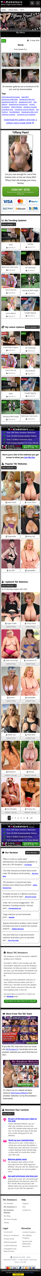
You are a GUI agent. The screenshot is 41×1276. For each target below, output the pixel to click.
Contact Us (26, 1210)
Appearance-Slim (25, 102)
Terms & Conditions (11, 1235)
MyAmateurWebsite (19, 1093)
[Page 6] (27, 818)
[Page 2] (24, 818)
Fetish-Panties (16, 107)
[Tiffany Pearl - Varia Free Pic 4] (30, 75)
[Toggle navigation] (38, 3)
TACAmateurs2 (12, 1049)
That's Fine (18, 1274)
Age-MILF (25, 97)
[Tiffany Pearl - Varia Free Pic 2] (30, 59)
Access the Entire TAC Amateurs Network (20, 191)
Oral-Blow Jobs (7, 109)
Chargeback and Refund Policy (10, 1250)
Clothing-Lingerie (8, 114)
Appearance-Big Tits (9, 102)
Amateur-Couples (30, 107)
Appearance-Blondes (10, 99)
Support (25, 1203)
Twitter (6, 1222)
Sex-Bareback (14, 112)
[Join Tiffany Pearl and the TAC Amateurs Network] (8, 201)
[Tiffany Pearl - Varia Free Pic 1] (11, 59)
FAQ (23, 1207)
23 (31, 818)
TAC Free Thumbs (10, 1219)
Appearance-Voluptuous (18, 104)
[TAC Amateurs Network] (11, 3)
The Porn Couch (30, 897)
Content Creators (29, 1232)
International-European (11, 97)
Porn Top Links (13, 940)
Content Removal (10, 1245)
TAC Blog (7, 1216)
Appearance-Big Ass (27, 99)
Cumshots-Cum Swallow (26, 114)
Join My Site (29, 457)
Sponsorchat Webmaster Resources (27, 1243)
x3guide (11, 917)
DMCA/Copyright (10, 1242)
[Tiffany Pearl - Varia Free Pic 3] (11, 75)
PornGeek (28, 865)
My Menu (20, 32)
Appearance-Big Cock (29, 112)
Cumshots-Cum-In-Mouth (24, 109)
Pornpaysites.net (15, 908)
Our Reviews (8, 1203)
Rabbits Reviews (18, 929)
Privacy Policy (29, 1272)
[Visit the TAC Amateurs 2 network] (20, 1030)
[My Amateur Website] (21, 1074)
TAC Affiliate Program (27, 1236)
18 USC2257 (8, 1232)
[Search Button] (32, 3)
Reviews (10, 996)
